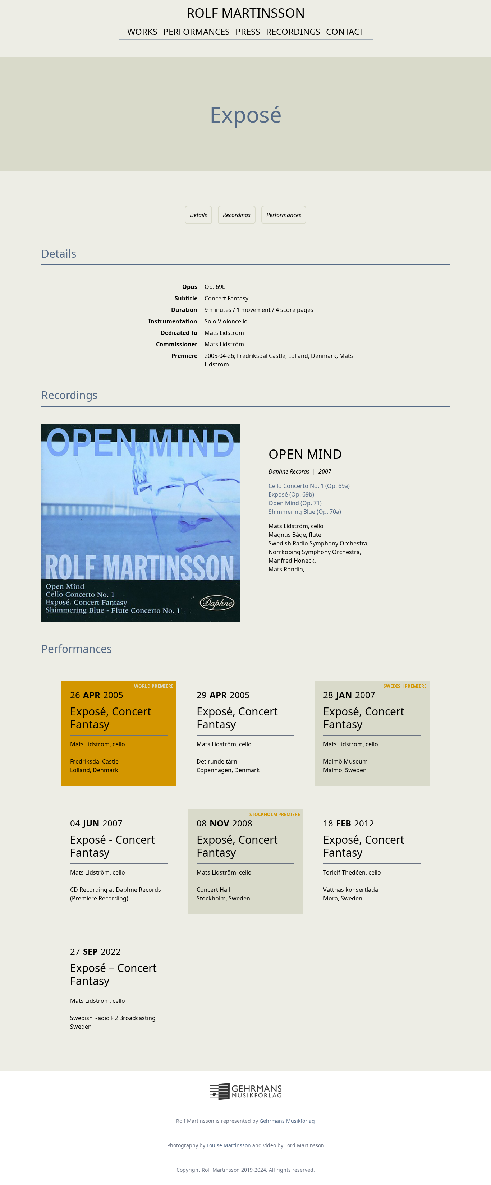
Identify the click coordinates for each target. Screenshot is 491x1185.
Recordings (237, 215)
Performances (283, 215)
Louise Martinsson (229, 1145)
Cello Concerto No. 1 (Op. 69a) (309, 486)
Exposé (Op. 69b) (291, 494)
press (247, 31)
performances (196, 31)
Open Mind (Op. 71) (295, 503)
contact (345, 31)
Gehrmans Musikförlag (287, 1120)
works (142, 31)
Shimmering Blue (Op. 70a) (305, 512)
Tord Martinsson (304, 1145)
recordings (293, 31)
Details (198, 215)
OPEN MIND (305, 454)
